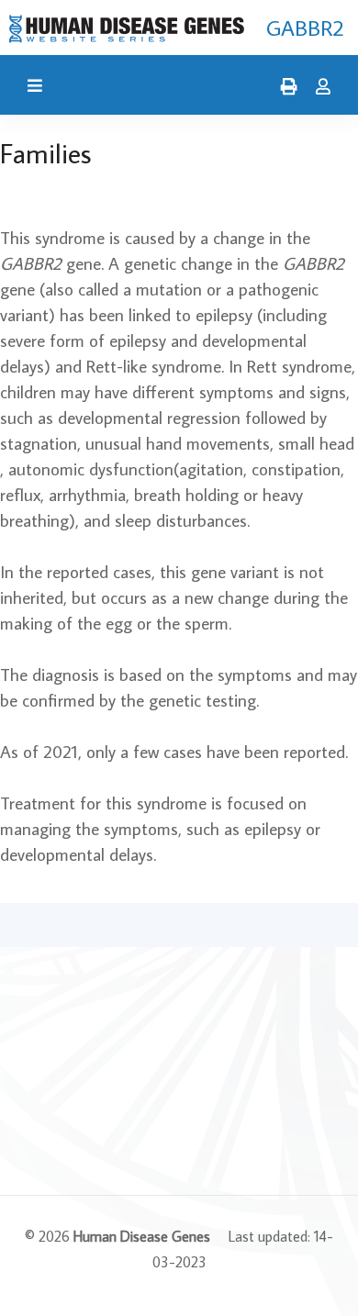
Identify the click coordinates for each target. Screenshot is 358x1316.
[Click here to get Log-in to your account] (318, 87)
